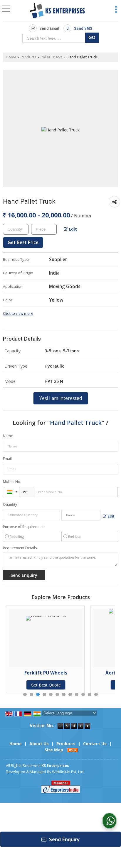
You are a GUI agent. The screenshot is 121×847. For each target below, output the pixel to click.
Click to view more (18, 313)
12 (96, 694)
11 (89, 694)
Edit (72, 229)
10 (83, 694)
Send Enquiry (64, 839)
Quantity (10, 504)
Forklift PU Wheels (24, 673)
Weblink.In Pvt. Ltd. (68, 771)
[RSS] (72, 750)
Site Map (54, 750)
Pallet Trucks (52, 57)
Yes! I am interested (60, 398)
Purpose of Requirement (23, 527)
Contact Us (95, 743)
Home (11, 57)
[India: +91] (11, 492)
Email (7, 458)
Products (28, 57)
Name (8, 435)
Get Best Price (23, 242)
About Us (39, 743)
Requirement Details (20, 548)
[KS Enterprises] (57, 11)
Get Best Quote (24, 685)
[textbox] (55, 38)
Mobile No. (12, 481)
